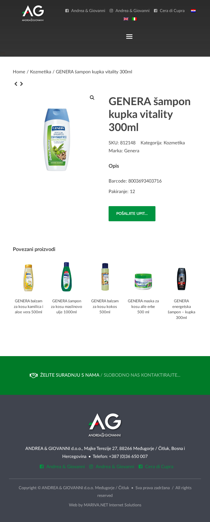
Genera (131, 151)
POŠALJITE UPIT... (132, 214)
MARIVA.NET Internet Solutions (112, 505)
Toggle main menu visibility (129, 36)
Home (19, 72)
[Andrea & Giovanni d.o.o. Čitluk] (33, 13)
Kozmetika (40, 72)
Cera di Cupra (172, 11)
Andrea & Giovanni (88, 11)
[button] (92, 97)
